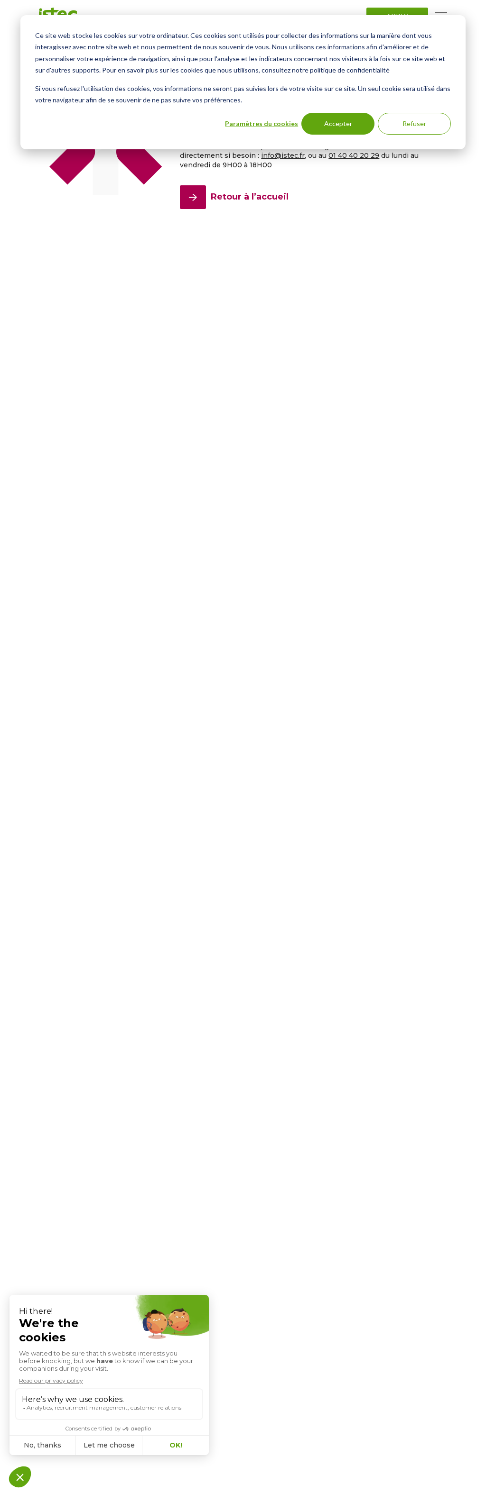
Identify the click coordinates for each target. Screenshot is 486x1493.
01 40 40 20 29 (353, 155)
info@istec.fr (283, 155)
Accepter (338, 123)
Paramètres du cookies (261, 123)
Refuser (414, 123)
